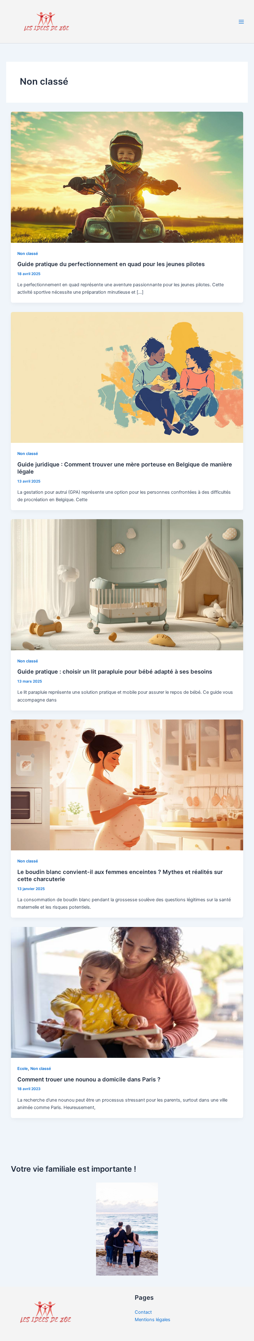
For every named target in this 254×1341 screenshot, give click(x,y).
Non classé (27, 253)
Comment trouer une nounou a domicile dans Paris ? (88, 1079)
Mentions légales (152, 1319)
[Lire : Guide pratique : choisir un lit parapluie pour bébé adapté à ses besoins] (127, 584)
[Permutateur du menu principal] (241, 21)
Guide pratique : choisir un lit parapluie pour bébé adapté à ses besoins (114, 671)
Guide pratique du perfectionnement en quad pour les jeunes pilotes (111, 264)
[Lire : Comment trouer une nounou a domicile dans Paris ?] (127, 992)
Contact (143, 1312)
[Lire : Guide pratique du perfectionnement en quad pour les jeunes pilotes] (127, 177)
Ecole (22, 1068)
